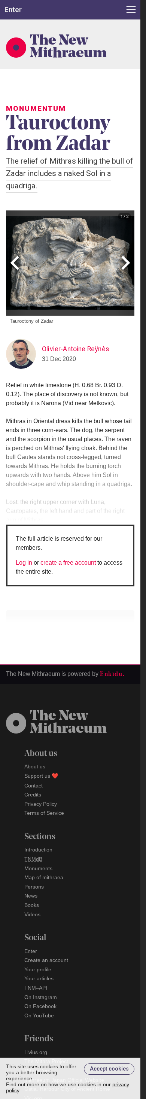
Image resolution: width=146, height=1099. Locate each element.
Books (31, 905)
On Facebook (40, 1006)
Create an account (46, 960)
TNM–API (35, 988)
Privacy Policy (40, 804)
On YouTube (39, 1015)
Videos (32, 914)
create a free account (68, 562)
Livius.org (35, 1052)
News (30, 896)
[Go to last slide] (15, 263)
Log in (24, 562)
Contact (33, 786)
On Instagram (40, 997)
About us (34, 766)
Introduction (38, 850)
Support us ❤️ (41, 776)
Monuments (38, 868)
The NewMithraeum (68, 723)
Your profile (37, 969)
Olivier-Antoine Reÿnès (75, 349)
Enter (30, 951)
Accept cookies (109, 1069)
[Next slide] (124, 263)
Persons (34, 887)
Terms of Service (44, 813)
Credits (32, 795)
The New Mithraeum (68, 47)
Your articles (39, 978)
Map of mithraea (43, 877)
